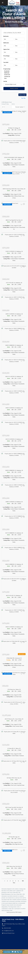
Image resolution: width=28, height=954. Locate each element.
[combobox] (14, 33)
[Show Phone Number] (18, 952)
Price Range (6, 55)
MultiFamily (6, 72)
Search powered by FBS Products (14, 912)
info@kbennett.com (9, 930)
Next (14, 882)
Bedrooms (6, 36)
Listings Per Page (5, 104)
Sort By (5, 81)
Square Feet (6, 49)
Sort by (13, 104)
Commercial (7, 76)
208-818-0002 (7, 928)
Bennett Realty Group (9, 933)
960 (23, 880)
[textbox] (14, 33)
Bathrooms (6, 42)
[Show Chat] (13, 952)
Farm (5, 78)
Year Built (5, 62)
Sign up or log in (22, 94)
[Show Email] (15, 952)
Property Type (6, 68)
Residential (6, 71)
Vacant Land (7, 74)
